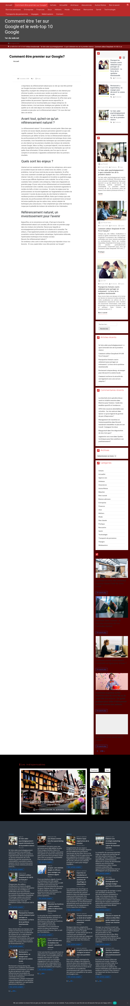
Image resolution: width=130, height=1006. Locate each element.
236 (101, 751)
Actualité (63, 5)
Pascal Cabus (107, 222)
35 (71, 981)
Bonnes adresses (13, 10)
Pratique (76, 10)
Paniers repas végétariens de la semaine (83, 841)
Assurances (87, 5)
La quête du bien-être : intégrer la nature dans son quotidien (84, 952)
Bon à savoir (114, 5)
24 (100, 981)
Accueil (9, 5)
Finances (40, 10)
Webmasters (47, 14)
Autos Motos (100, 5)
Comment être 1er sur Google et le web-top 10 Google (29, 26)
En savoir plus (101, 592)
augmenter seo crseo (106, 436)
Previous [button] (94, 770)
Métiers (58, 10)
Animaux (74, 5)
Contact (59, 14)
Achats (53, 5)
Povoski (105, 164)
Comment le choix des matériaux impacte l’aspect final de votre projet (111, 583)
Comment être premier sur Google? (31, 5)
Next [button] (107, 770)
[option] (37, 47)
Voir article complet (16, 869)
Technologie (109, 10)
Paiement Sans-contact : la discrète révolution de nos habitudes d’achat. (108, 623)
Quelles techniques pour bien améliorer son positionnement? (111, 439)
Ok (115, 1003)
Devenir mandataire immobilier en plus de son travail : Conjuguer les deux (112, 424)
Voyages (34, 14)
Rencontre (88, 10)
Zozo (40, 809)
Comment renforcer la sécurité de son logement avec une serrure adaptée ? (111, 378)
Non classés (103, 520)
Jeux (50, 10)
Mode (67, 10)
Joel (104, 281)
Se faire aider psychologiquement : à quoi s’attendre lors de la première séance (37, 46)
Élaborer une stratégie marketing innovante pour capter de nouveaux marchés (113, 843)
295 (13, 991)
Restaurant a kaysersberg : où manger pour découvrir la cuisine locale (117, 64)
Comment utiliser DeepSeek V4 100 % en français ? (83, 46)
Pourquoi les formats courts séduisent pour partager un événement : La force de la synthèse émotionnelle (108, 290)
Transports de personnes (17, 14)
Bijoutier (102, 492)
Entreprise (28, 10)
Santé (98, 10)
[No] (127, 1003)
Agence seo (103, 478)
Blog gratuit (103, 430)
